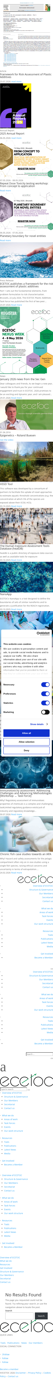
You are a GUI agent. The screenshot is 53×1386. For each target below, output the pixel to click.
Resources (48, 931)
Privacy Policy (34, 1372)
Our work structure (43, 923)
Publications (47, 938)
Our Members (46, 893)
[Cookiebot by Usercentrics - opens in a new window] (37, 634)
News (24, 1342)
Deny (26, 750)
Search (8, 1310)
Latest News (47, 942)
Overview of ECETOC (43, 885)
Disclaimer (20, 1372)
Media (50, 946)
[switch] (45, 693)
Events (50, 920)
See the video (6, 439)
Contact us (48, 901)
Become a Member (43, 957)
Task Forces (47, 916)
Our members (36, 1342)
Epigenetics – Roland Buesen (18, 435)
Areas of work (46, 912)
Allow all (26, 733)
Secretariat (47, 897)
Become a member (9, 1369)
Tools (50, 935)
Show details (37, 724)
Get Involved (47, 953)
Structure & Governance (41, 889)
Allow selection (26, 741)
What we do (47, 908)
